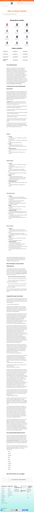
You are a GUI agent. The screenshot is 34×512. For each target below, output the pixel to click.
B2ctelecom (5, 508)
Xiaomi (9, 461)
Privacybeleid (10, 491)
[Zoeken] (31, 14)
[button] (1, 3)
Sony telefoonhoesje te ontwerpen (12, 440)
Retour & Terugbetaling (3, 495)
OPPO (9, 457)
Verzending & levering (3, 489)
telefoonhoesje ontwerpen (20, 273)
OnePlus (9, 465)
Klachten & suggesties (3, 500)
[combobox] (22, 3)
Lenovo (9, 467)
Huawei (9, 453)
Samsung (9, 463)
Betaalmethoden (10, 495)
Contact (2, 501)
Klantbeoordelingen (4, 502)
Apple (9, 451)
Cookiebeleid (10, 492)
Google (9, 469)
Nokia (9, 459)
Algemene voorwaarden (3, 491)
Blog (8, 496)
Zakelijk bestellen (9, 490)
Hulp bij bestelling (2, 493)
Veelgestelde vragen (3, 498)
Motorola (9, 455)
